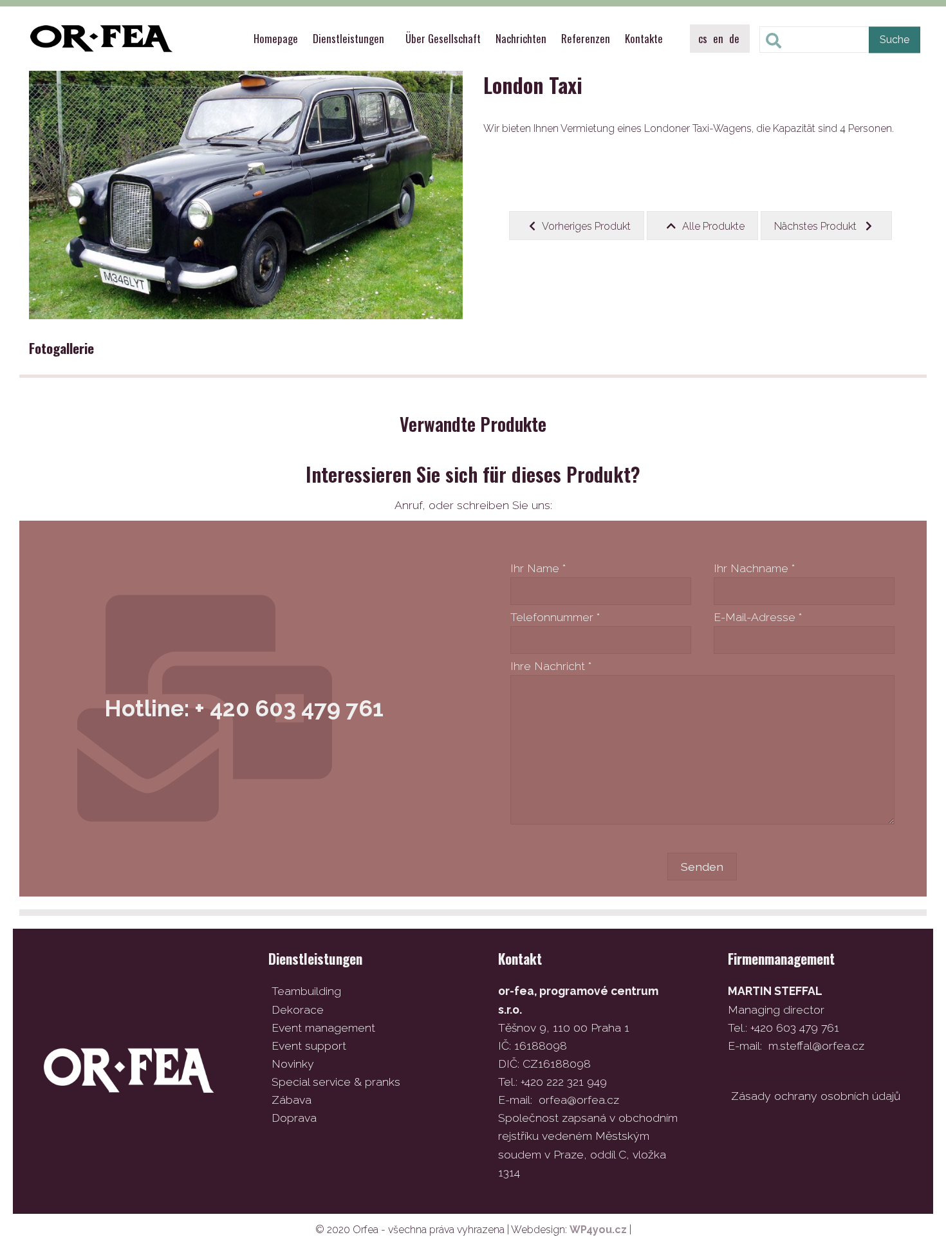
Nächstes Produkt (816, 226)
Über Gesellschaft (443, 38)
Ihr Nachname (754, 568)
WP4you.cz (598, 1229)
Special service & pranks (336, 1081)
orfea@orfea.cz (579, 1099)
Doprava (294, 1117)
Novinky (293, 1063)
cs (702, 38)
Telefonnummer (555, 617)
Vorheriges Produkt (586, 226)
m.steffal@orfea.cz (816, 1045)
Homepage (276, 38)
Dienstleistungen (348, 38)
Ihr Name (538, 568)
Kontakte (644, 38)
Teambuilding (306, 991)
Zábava (291, 1099)
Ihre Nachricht (550, 666)
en (718, 38)
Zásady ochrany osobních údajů (815, 1095)
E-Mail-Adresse (758, 617)
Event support (309, 1045)
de (734, 38)
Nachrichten (521, 38)
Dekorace (298, 1009)
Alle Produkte (713, 226)
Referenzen (585, 38)
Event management (323, 1027)
